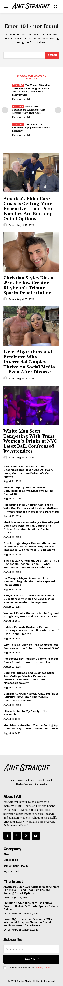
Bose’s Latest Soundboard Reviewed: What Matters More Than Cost (28, 109)
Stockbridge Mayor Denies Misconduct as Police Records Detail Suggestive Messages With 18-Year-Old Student (31, 547)
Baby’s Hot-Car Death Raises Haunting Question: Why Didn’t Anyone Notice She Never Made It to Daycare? (30, 599)
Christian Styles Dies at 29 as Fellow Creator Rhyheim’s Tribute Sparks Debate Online (29, 285)
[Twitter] (26, 836)
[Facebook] (7, 836)
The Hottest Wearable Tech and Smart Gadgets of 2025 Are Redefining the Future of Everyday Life (31, 90)
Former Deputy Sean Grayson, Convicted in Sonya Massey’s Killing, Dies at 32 (29, 491)
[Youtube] (36, 836)
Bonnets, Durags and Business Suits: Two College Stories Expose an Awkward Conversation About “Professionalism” (29, 678)
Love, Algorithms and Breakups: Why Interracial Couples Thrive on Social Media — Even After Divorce (29, 362)
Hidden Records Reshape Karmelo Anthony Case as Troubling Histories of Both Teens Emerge (31, 630)
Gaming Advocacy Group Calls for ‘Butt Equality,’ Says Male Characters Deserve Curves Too (31, 697)
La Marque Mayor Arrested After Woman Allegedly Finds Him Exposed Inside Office (29, 581)
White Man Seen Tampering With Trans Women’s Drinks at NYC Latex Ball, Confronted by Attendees (30, 441)
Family (7, 897)
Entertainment (12, 913)
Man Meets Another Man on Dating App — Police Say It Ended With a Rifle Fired (31, 726)
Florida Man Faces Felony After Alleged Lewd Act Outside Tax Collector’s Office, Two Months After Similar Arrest (31, 527)
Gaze (11, 225)
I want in (29, 959)
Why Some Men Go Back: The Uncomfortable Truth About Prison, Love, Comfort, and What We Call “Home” (28, 471)
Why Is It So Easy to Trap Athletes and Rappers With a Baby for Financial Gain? (31, 646)
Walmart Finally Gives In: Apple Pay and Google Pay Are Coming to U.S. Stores (31, 614)
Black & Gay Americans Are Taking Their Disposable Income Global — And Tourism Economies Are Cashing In (31, 564)
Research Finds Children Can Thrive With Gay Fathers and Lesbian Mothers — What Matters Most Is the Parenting (31, 508)
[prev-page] (5, 110)
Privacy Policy (42, 967)
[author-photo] (6, 225)
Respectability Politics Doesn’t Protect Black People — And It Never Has (31, 660)
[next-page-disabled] (58, 110)
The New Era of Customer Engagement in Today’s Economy (31, 127)
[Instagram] (17, 836)
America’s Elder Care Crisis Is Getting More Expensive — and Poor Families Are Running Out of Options (28, 208)
